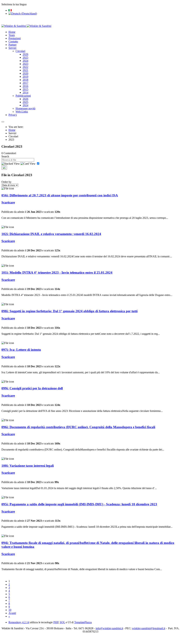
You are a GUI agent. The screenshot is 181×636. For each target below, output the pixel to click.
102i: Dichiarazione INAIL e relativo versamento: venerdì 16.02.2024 (51, 234)
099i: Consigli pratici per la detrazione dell (32, 388)
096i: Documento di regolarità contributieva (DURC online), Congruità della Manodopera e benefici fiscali (78, 427)
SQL (62, 622)
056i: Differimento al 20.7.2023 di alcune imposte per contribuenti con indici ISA (59, 195)
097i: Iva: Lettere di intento (21, 350)
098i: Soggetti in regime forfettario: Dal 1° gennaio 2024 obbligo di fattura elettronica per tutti (69, 311)
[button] (12, 47)
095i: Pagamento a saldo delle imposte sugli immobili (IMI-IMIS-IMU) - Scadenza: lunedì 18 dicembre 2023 (79, 504)
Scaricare (8, 202)
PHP (55, 622)
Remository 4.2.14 (18, 622)
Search (5, 156)
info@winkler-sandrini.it (109, 628)
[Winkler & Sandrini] (26, 25)
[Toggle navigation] (2, 121)
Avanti (12, 613)
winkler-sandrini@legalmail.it (148, 628)
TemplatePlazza (83, 622)
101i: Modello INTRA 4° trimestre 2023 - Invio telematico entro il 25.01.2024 (56, 272)
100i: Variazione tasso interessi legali (27, 465)
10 (9, 609)
